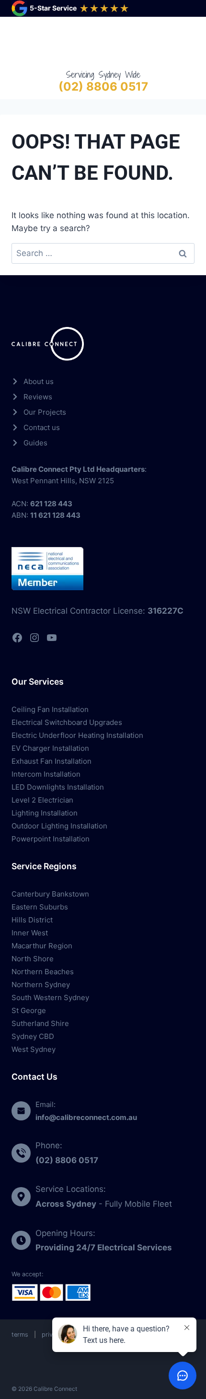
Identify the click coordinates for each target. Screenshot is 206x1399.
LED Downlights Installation (57, 787)
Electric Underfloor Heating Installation (77, 735)
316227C (165, 611)
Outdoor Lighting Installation (59, 825)
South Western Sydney (50, 997)
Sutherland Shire (40, 1023)
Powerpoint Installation (50, 838)
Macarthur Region (41, 945)
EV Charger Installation (50, 748)
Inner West (29, 932)
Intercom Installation (45, 774)
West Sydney (33, 1049)
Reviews (37, 396)
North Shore (32, 958)
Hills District (32, 919)
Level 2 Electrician (42, 799)
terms (19, 1334)
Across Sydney (65, 1204)
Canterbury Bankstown (50, 893)
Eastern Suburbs (39, 906)
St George (28, 1010)
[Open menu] (185, 42)
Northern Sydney (40, 984)
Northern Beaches (42, 971)
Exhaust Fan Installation (51, 761)
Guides (35, 442)
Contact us (41, 427)
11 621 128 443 (55, 515)
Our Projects (44, 412)
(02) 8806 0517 (103, 86)
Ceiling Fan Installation (50, 709)
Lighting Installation (44, 812)
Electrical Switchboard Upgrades (66, 722)
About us (38, 381)
